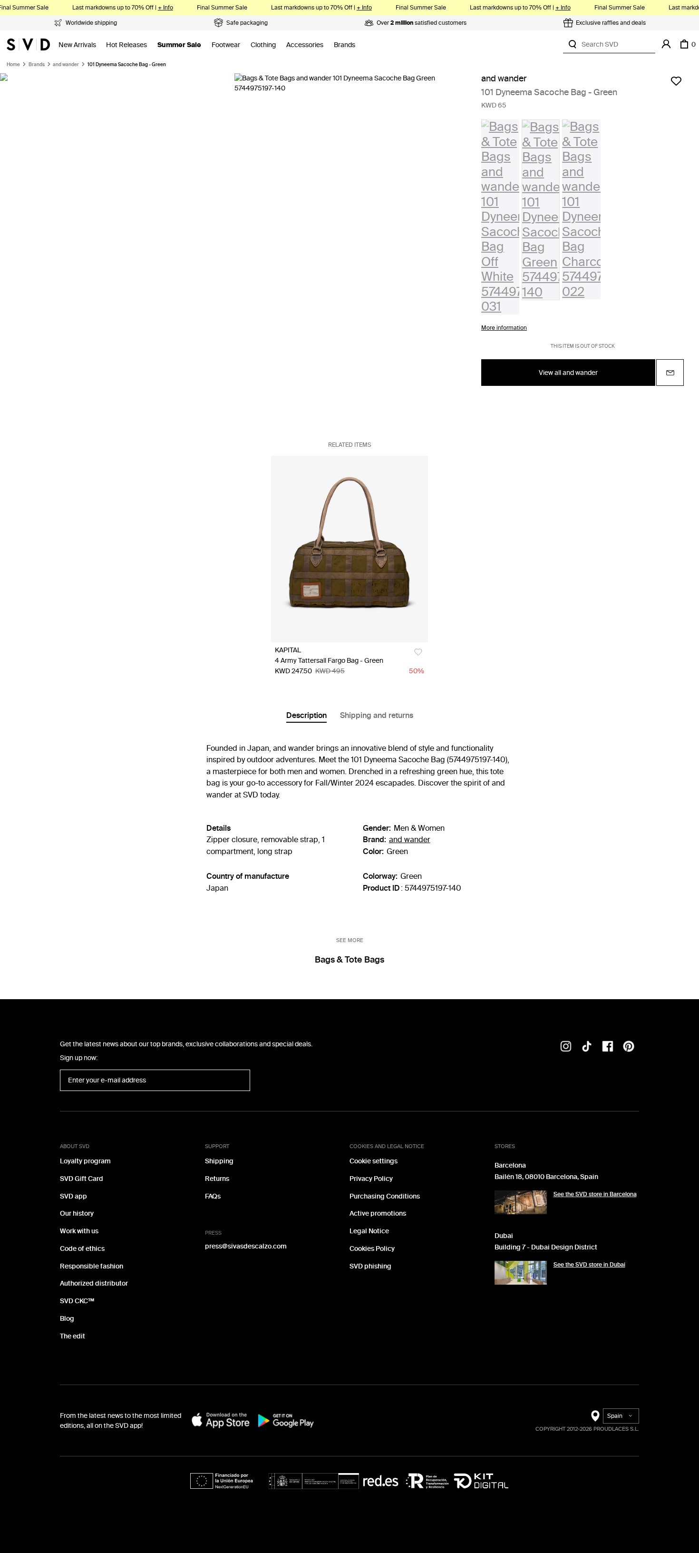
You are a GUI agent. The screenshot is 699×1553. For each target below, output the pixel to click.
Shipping (219, 1161)
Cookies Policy (372, 1249)
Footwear (226, 45)
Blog (67, 1319)
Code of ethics (82, 1249)
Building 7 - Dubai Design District (546, 1247)
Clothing (263, 45)
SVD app (73, 1196)
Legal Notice (369, 1231)
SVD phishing (370, 1266)
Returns (217, 1179)
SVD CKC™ (77, 1301)
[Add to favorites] (676, 80)
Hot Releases (126, 45)
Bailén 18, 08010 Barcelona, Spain (546, 1177)
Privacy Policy (371, 1179)
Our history (77, 1213)
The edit (72, 1336)
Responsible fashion (91, 1266)
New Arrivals (77, 45)
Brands (344, 45)
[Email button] (670, 372)
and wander (66, 65)
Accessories (304, 45)
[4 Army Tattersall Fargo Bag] (349, 549)
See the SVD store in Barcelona (595, 1194)
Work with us (79, 1231)
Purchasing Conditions (385, 1196)
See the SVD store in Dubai (589, 1264)
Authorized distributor (94, 1283)
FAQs (213, 1196)
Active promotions (378, 1213)
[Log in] (666, 44)
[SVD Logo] (28, 44)
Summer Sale (179, 45)
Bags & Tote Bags (349, 959)
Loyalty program (85, 1161)
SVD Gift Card (81, 1179)
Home (13, 65)
